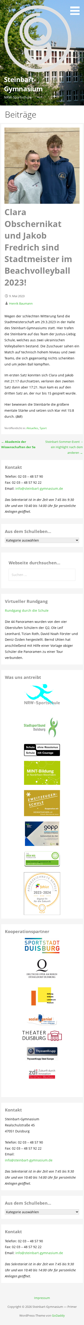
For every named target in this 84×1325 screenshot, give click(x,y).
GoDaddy (58, 1315)
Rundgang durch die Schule (27, 610)
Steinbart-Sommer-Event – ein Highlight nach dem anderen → (64, 447)
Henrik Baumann (21, 303)
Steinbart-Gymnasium (23, 84)
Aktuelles (32, 428)
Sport (43, 428)
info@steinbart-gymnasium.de (39, 488)
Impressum (42, 1298)
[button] (76, 8)
